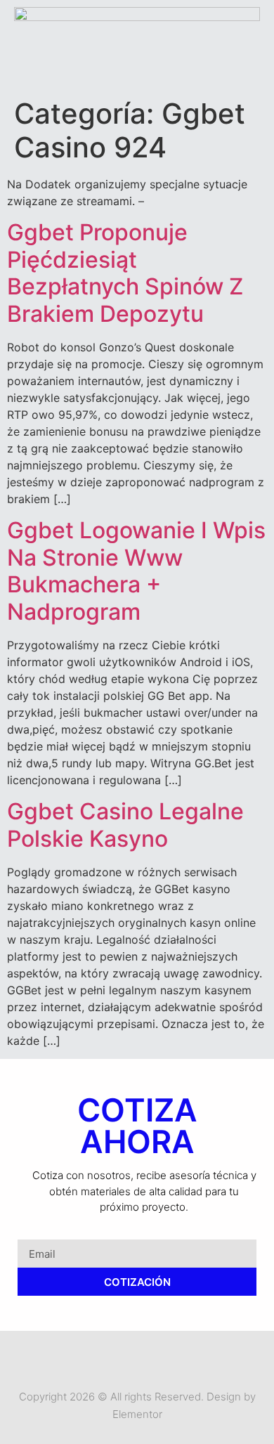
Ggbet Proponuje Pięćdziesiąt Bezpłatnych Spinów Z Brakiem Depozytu (125, 273)
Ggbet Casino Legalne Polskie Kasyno (125, 825)
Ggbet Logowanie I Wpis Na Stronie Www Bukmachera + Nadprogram (136, 570)
